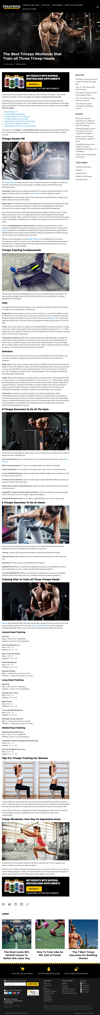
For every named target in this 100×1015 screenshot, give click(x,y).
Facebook (86, 990)
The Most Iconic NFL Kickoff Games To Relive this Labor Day (86, 81)
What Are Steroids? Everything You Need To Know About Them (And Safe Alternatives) (85, 122)
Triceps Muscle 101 (11, 112)
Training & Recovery (30, 5)
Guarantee (47, 995)
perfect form (54, 318)
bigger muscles (33, 239)
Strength (65, 987)
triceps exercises (36, 193)
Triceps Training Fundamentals (14, 114)
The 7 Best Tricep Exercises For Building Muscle (86, 94)
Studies (4, 230)
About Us (47, 983)
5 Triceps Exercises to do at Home (16, 119)
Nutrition (45, 5)
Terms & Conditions (88, 1013)
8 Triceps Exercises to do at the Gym (16, 117)
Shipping (47, 989)
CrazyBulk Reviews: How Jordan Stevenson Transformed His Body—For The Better (86, 147)
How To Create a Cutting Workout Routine (85, 99)
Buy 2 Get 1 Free (67, 991)
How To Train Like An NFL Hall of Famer (85, 88)
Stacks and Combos (69, 989)
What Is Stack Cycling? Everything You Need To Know (85, 139)
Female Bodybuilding (69, 993)
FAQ (45, 987)
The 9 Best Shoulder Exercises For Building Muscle (84, 106)
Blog (84, 983)
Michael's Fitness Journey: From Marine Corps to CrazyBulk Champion (86, 131)
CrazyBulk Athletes (50, 991)
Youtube (85, 992)
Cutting (64, 985)
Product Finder (49, 993)
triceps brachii (10, 182)
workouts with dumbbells (40, 625)
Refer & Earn (48, 1001)
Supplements (57, 5)
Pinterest (86, 987)
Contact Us (47, 985)
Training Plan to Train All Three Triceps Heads (19, 121)
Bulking (64, 983)
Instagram (86, 985)
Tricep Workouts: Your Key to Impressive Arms (20, 126)
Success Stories (29, 9)
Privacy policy (78, 1013)
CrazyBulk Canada (21, 1013)
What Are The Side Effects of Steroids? (86, 156)
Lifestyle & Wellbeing (74, 5)
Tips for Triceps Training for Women (16, 124)
